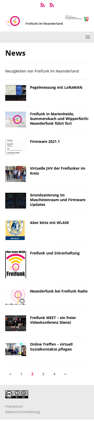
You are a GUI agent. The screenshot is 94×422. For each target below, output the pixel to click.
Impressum (14, 406)
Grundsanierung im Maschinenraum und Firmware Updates (57, 199)
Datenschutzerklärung (22, 411)
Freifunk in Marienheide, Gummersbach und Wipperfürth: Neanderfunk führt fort (59, 118)
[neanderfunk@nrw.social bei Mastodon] (51, 5)
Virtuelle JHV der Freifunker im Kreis (57, 170)
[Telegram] (42, 5)
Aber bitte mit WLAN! (49, 222)
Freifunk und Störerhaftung (55, 253)
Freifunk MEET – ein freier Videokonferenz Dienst (53, 320)
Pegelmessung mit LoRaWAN (56, 87)
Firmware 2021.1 (45, 141)
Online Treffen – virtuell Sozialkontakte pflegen (51, 346)
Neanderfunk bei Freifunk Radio (59, 291)
